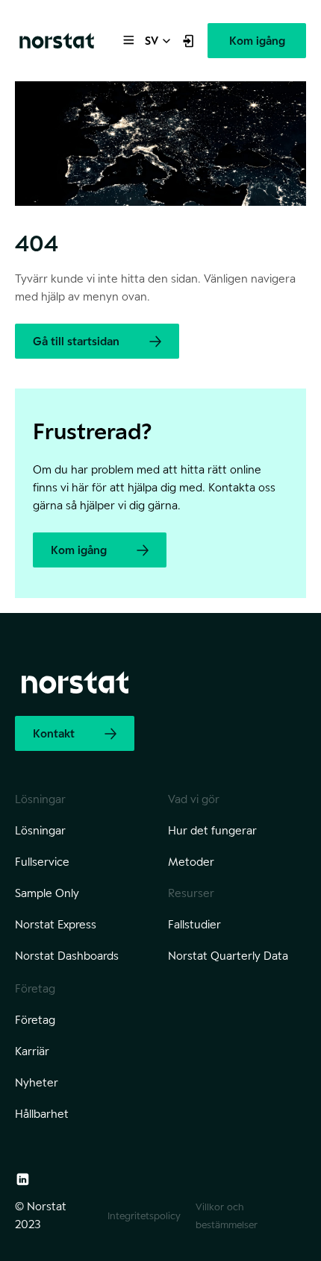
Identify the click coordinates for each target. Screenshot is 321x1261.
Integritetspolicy (144, 1215)
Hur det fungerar (212, 830)
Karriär (32, 1051)
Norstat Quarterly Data (228, 955)
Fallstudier (194, 924)
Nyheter (36, 1082)
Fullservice (42, 861)
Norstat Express (55, 924)
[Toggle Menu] (128, 39)
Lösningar (40, 830)
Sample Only (47, 893)
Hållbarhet (42, 1113)
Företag (35, 1019)
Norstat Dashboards (67, 955)
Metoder (191, 861)
